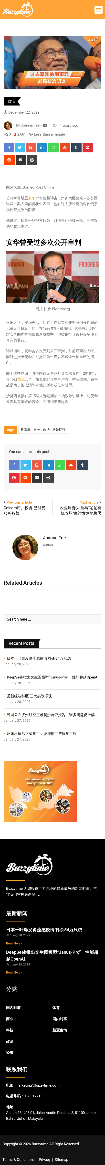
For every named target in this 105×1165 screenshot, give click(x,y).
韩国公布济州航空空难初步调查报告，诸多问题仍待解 (51, 715)
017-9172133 (34, 1096)
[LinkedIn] (42, 147)
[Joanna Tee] (44, 125)
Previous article (19, 502)
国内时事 (13, 1008)
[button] (98, 10)
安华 (31, 198)
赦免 (21, 379)
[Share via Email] (21, 160)
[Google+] (31, 147)
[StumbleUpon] (65, 147)
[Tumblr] (76, 147)
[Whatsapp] (53, 147)
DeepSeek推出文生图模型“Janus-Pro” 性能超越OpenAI (52, 677)
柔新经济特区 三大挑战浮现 (29, 696)
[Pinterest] (88, 147)
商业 (9, 1019)
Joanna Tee (54, 537)
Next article (89, 502)
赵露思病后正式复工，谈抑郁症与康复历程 (41, 733)
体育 (56, 1008)
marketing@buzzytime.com (37, 1085)
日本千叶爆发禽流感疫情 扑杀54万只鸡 (39, 658)
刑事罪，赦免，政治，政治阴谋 (43, 430)
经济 (9, 1052)
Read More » (14, 943)
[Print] (32, 160)
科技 (9, 1030)
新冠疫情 (59, 1030)
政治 (11, 101)
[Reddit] (9, 160)
